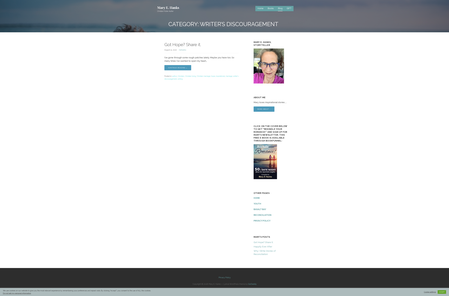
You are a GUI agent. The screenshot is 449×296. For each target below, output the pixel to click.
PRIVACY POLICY (262, 220)
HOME (257, 198)
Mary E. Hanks (168, 7)
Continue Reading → (177, 68)
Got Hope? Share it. (182, 44)
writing (180, 79)
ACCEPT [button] (442, 292)
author (174, 76)
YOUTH (257, 203)
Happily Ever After (263, 246)
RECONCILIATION (262, 215)
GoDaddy (252, 284)
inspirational (220, 76)
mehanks (182, 50)
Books (271, 8)
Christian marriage (203, 76)
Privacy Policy (225, 277)
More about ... (264, 109)
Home (260, 8)
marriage (229, 76)
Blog (280, 8)
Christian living (190, 76)
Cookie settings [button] (430, 292)
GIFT (289, 8)
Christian (181, 76)
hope (213, 76)
